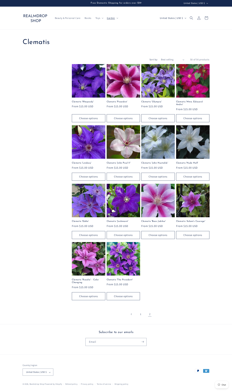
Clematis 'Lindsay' (81, 163)
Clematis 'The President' (120, 280)
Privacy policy (87, 384)
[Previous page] (131, 314)
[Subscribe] (142, 342)
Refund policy (71, 384)
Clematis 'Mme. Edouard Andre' (189, 103)
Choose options (88, 118)
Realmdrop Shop (37, 384)
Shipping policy (121, 384)
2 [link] (150, 314)
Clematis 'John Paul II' (119, 163)
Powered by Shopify (53, 384)
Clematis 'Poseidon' (117, 102)
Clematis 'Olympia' (151, 102)
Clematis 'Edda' (80, 221)
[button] (99, 18)
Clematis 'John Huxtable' (154, 163)
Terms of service (104, 384)
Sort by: (153, 59)
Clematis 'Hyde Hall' (187, 163)
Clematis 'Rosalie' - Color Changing (85, 281)
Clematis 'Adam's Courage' (190, 221)
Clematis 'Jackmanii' (117, 221)
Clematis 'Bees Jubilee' (153, 221)
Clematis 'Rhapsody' (83, 102)
